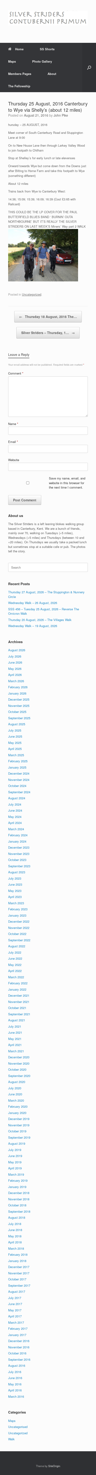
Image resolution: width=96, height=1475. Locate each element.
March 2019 (16, 1174)
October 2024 (17, 785)
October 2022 (17, 934)
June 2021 (15, 1032)
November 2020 (18, 1063)
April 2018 (15, 1242)
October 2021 (17, 1008)
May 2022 (14, 964)
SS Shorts (47, 49)
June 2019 (15, 1156)
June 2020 (15, 1094)
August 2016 (16, 1365)
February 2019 (17, 1180)
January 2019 (17, 1187)
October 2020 (17, 1069)
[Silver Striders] (48, 17)
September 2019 (19, 1137)
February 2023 (17, 909)
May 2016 (14, 1384)
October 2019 (17, 1131)
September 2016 (19, 1359)
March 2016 (16, 1396)
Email (13, 441)
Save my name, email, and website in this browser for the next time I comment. (67, 482)
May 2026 (14, 668)
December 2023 (18, 847)
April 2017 (15, 1316)
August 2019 (16, 1143)
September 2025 (19, 718)
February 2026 (17, 687)
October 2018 (17, 1205)
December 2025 (18, 699)
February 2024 (17, 835)
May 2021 (14, 1038)
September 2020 (19, 1075)
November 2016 (18, 1347)
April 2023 (15, 896)
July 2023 (14, 878)
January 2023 (17, 915)
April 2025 (15, 748)
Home (19, 49)
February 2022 (17, 983)
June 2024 (15, 810)
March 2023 (16, 903)
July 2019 (14, 1150)
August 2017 (16, 1291)
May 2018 (14, 1236)
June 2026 (15, 662)
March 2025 (16, 755)
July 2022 (14, 952)
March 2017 (16, 1322)
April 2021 (15, 1045)
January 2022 (17, 989)
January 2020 (17, 1112)
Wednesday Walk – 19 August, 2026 (32, 626)
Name (13, 424)
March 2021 (16, 1051)
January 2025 (17, 767)
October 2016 (17, 1353)
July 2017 (14, 1298)
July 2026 (14, 656)
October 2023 (17, 859)
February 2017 (17, 1328)
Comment (15, 373)
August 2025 (16, 724)
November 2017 (18, 1273)
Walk (11, 1439)
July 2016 (14, 1372)
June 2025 (15, 736)
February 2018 (17, 1254)
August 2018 (16, 1217)
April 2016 (15, 1390)
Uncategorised (17, 1426)
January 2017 (17, 1335)
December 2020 (18, 1057)
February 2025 (17, 761)
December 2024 (18, 773)
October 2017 (17, 1279)
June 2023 (15, 884)
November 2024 (18, 779)
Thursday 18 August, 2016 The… (48, 316)
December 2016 (18, 1341)
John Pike (61, 115)
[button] (89, 67)
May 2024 (14, 816)
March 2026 (16, 681)
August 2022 (16, 946)
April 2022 (15, 971)
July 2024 (14, 804)
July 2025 (14, 730)
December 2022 (18, 921)
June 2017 (15, 1304)
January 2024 (17, 841)
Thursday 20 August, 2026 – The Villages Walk (40, 620)
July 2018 (14, 1224)
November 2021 (18, 1001)
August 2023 (16, 872)
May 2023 (14, 890)
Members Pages (19, 73)
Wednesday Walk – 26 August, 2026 (32, 603)
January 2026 (17, 693)
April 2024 (15, 822)
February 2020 (17, 1106)
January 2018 (17, 1261)
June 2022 (15, 958)
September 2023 (19, 866)
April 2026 (15, 674)
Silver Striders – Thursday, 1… (48, 332)
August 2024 (16, 798)
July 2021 (14, 1026)
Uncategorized (31, 294)
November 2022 (18, 927)
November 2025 (18, 705)
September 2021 (19, 1014)
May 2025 (14, 742)
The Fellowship (19, 86)
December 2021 (18, 995)
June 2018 (15, 1230)
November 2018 (18, 1199)
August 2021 (16, 1020)
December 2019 (18, 1119)
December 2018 (18, 1193)
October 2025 (17, 711)
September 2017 (19, 1285)
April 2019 (15, 1168)
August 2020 (16, 1082)
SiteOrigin (54, 1466)
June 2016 (15, 1378)
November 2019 (18, 1125)
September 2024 (19, 792)
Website (13, 460)
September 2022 (19, 940)
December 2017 (18, 1267)
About (52, 73)
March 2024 (16, 829)
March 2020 (16, 1100)
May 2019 (14, 1162)
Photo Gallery (42, 61)
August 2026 (16, 650)
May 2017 (14, 1310)
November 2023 (18, 853)
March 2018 (16, 1248)
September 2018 (19, 1211)
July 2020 (14, 1088)
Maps (12, 61)
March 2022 (16, 977)
